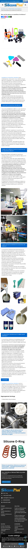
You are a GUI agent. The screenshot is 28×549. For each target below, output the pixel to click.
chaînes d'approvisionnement (19, 528)
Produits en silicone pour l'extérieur (6, 515)
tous (7, 8)
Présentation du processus (15, 8)
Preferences (17, 546)
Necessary (6, 546)
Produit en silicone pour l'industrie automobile (20, 516)
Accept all (21, 543)
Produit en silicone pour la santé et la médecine (20, 509)
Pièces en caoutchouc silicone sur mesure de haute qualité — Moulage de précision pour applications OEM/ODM (14, 466)
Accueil (3, 8)
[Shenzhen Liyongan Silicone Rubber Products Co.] (14, 5)
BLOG (16, 530)
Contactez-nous (18, 532)
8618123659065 (6, 500)
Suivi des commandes (6, 527)
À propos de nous (18, 526)
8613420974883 (6, 502)
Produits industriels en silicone (6, 512)
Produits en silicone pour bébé (6, 509)
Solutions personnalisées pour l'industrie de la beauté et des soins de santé (21, 520)
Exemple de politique (5, 526)
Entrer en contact (6, 481)
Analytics (11, 546)
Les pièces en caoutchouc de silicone (10, 77)
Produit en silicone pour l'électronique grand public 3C (20, 513)
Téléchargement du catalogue (5, 530)
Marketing (23, 546)
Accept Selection (14, 543)
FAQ (2, 532)
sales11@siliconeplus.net (8, 497)
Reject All (7, 543)
